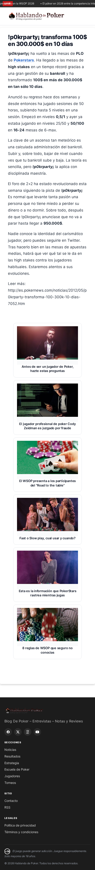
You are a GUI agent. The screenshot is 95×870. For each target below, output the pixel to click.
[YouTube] (37, 732)
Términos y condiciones (21, 832)
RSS (7, 807)
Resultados (12, 756)
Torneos (10, 783)
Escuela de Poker (16, 769)
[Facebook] (8, 732)
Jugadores (12, 776)
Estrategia (11, 763)
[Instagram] (27, 732)
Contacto (11, 801)
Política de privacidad (20, 825)
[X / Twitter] (18, 732)
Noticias (10, 749)
